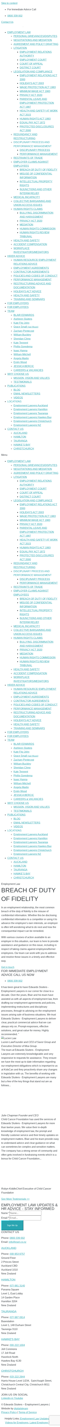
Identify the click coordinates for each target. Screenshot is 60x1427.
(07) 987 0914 (17, 1317)
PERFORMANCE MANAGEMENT (39, 154)
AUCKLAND (20, 433)
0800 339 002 (17, 1238)
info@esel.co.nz (17, 1242)
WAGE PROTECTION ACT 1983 (38, 87)
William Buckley (22, 334)
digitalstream (21, 1408)
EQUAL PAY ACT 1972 (32, 122)
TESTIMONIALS (23, 382)
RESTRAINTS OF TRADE (28, 158)
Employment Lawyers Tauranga (31, 413)
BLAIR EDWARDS (24, 315)
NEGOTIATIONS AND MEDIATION (33, 40)
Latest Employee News (42, 1422)
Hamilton (8, 1279)
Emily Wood (20, 362)
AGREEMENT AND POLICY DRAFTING (36, 44)
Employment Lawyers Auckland (31, 405)
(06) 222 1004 (17, 1345)
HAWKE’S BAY (22, 444)
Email (5, 1218)
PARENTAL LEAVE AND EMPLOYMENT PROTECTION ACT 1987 (37, 103)
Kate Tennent (21, 342)
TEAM (10, 311)
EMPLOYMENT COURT (33, 59)
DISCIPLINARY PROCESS (35, 150)
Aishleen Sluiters (23, 319)
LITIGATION (20, 48)
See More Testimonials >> (15, 1199)
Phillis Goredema (23, 346)
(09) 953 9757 (17, 1254)
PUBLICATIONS (16, 386)
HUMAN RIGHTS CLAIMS (28, 209)
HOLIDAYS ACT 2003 (32, 83)
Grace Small (26, 326)
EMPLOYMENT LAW (19, 32)
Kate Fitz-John (21, 323)
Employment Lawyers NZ (27, 425)
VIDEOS (18, 397)
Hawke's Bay (10, 1339)
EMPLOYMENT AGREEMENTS (31, 268)
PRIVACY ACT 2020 (31, 95)
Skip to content (9, 3)
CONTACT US (15, 429)
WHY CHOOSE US (18, 374)
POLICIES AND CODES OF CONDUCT (36, 275)
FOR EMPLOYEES (18, 307)
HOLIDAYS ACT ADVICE (27, 291)
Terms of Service (28, 1412)
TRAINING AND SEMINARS (29, 299)
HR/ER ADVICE (16, 256)
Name (5, 1213)
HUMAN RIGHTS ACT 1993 (35, 118)
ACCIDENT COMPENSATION (30, 244)
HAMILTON (20, 436)
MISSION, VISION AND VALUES (32, 378)
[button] (30, 455)
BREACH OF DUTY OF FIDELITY (38, 169)
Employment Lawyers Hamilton (31, 409)
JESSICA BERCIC (24, 366)
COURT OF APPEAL (31, 63)
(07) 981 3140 (17, 1285)
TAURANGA (20, 440)
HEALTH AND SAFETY (27, 240)
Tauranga (8, 1311)
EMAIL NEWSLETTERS (27, 393)
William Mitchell (22, 354)
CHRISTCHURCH (24, 448)
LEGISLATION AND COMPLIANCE (33, 71)
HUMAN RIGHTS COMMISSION (38, 228)
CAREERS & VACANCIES (28, 370)
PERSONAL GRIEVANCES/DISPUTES (35, 36)
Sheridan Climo (22, 338)
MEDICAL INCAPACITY (27, 197)
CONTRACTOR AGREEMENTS (31, 271)
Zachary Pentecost (24, 331)
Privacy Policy (9, 1412)
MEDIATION (26, 224)
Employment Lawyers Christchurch (33, 421)
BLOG (17, 390)
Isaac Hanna (20, 350)
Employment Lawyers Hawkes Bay (33, 417)
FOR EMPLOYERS (18, 303)
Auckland (8, 1248)
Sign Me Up (12, 1225)
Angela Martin (21, 358)
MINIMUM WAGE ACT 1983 (35, 91)
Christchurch (12, 1370)
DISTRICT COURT (30, 67)
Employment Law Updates (34, 1418)
